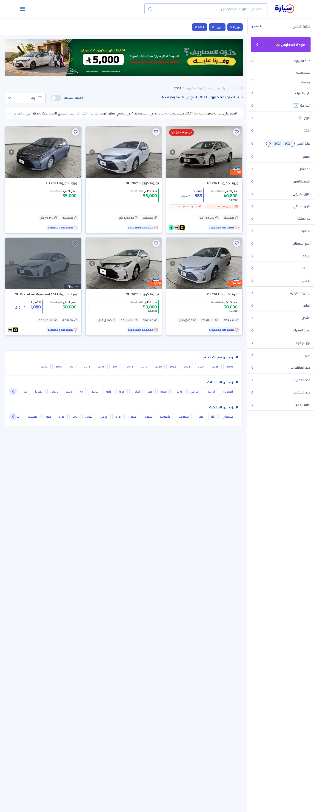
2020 (158, 366)
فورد (62, 416)
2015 (87, 366)
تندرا (25, 391)
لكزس (88, 416)
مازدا (118, 416)
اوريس (211, 391)
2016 (101, 366)
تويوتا (236, 27)
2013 (58, 366)
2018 (130, 366)
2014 (73, 366)
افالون (136, 391)
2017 (115, 366)
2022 (172, 366)
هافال (132, 416)
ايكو (150, 391)
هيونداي (228, 416)
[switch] (56, 98)
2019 (144, 366)
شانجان (148, 416)
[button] (25, 98)
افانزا (122, 391)
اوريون (178, 391)
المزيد (17, 113)
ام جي (104, 416)
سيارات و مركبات (218, 88)
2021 (201, 27)
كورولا (219, 27)
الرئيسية (238, 88)
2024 (201, 366)
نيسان (200, 416)
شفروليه (165, 416)
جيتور (48, 416)
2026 (229, 366)
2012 (44, 366)
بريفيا (69, 391)
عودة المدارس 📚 (290, 44)
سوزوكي (183, 416)
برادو (108, 391)
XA (81, 391)
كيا (213, 416)
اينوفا (163, 391)
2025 (215, 366)
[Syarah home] (284, 9)
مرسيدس (32, 416)
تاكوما (39, 391)
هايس (94, 391)
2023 (187, 366)
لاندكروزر (228, 391)
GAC (74, 416)
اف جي (194, 391)
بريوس (54, 391)
